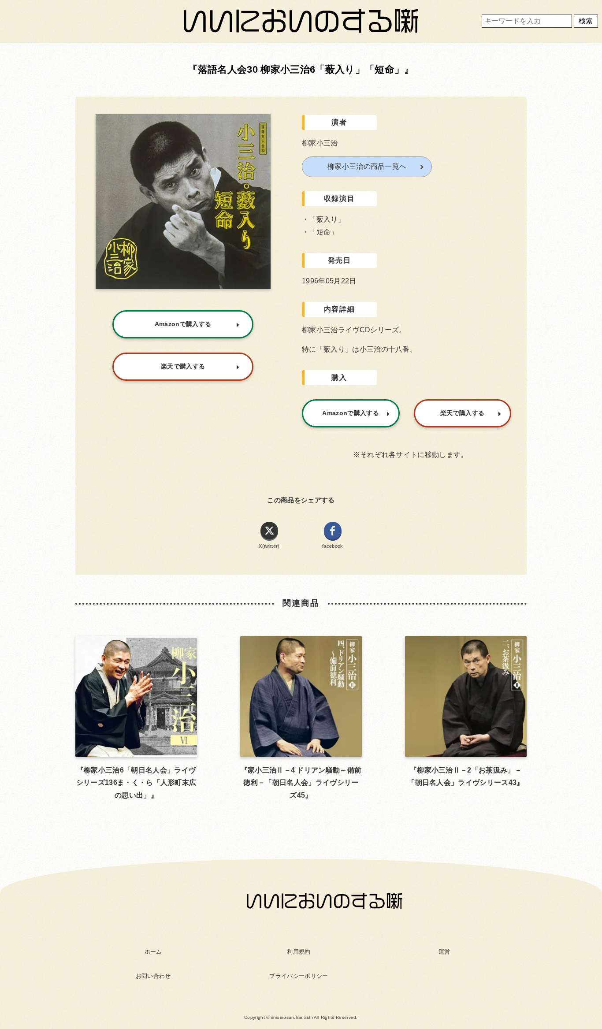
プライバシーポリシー (298, 976)
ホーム (153, 951)
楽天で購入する (462, 412)
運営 (444, 951)
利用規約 (298, 951)
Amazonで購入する (350, 412)
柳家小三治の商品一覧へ (367, 166)
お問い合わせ (153, 976)
